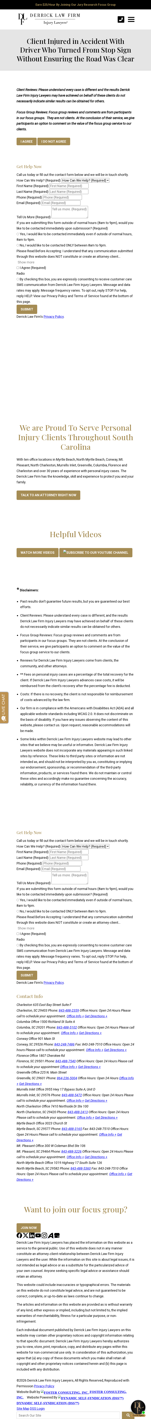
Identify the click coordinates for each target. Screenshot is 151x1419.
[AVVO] (51, 1237)
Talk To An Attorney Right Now (48, 495)
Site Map (23, 1409)
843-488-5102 (67, 1027)
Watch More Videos (38, 552)
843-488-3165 (72, 1129)
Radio (21, 273)
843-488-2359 (69, 1010)
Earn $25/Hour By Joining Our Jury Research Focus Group (76, 4)
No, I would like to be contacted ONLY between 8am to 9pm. (62, 245)
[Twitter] (26, 1237)
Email (29, 203)
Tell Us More (34, 217)
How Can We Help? (39, 180)
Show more (26, 262)
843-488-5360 (81, 1168)
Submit (27, 309)
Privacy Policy (54, 317)
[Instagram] (45, 1237)
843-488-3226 (71, 1151)
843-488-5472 (72, 1095)
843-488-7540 (65, 1061)
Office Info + (75, 1016)
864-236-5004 (67, 1078)
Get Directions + (96, 1016)
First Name (33, 186)
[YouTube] (38, 1237)
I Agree (32, 268)
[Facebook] (20, 1237)
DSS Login (37, 1409)
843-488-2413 (78, 1112)
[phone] (121, 19)
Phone (29, 197)
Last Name (32, 192)
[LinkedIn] (32, 1237)
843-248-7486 (64, 1044)
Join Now (29, 1228)
